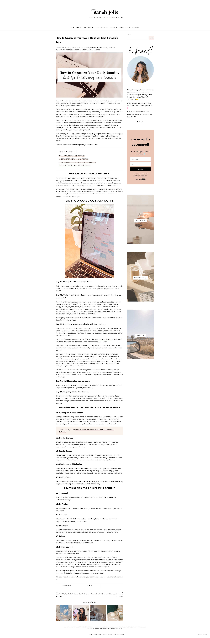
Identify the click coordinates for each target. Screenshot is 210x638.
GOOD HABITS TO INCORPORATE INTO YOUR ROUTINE (77, 162)
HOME (71, 27)
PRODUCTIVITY (102, 27)
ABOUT (79, 27)
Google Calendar (104, 339)
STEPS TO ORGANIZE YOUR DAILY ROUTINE (73, 159)
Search (129, 35)
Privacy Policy (107, 634)
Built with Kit (140, 179)
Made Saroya (203, 634)
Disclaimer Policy (118, 634)
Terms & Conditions (95, 634)
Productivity (68, 585)
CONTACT (136, 27)
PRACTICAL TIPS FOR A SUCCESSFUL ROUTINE (75, 165)
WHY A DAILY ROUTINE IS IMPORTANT (72, 156)
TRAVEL (113, 27)
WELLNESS (88, 27)
